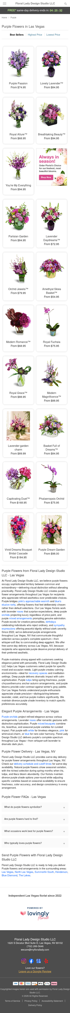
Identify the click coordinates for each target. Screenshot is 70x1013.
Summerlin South (44, 872)
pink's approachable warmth (33, 601)
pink (62, 730)
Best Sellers (17, 34)
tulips (29, 680)
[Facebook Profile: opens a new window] (31, 961)
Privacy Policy (30, 1001)
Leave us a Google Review (35, 971)
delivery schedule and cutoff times (33, 763)
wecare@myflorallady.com (35, 949)
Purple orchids (10, 716)
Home (4, 17)
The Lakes (24, 875)
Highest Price (35, 34)
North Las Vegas (24, 872)
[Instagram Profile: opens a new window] (23, 961)
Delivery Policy (35, 1005)
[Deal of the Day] (51, 169)
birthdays (51, 621)
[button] (63, 1005)
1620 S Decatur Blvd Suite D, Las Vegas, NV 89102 (35, 943)
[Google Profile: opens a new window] (38, 961)
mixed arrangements (20, 618)
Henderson (61, 872)
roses (20, 611)
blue (27, 733)
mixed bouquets (46, 723)
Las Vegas (7, 872)
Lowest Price (53, 34)
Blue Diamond (9, 875)
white (31, 730)
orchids (6, 615)
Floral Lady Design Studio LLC (35, 3)
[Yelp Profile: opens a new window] (46, 961)
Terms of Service (12, 1001)
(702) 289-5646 (35, 946)
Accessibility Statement (52, 1001)
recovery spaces (38, 673)
